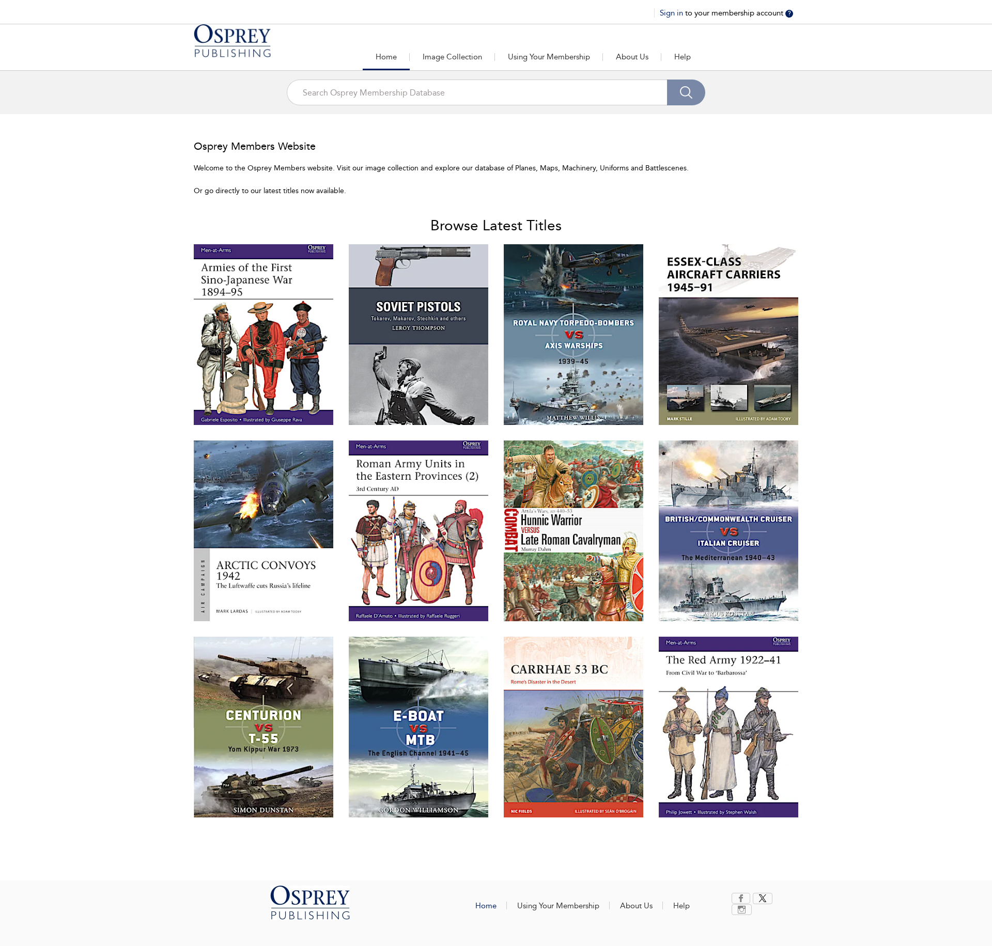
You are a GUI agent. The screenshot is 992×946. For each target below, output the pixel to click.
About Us (632, 56)
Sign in (672, 13)
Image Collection (452, 56)
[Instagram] (742, 909)
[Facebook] (741, 898)
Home (386, 56)
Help (682, 56)
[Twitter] (762, 898)
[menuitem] (742, 898)
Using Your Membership (549, 56)
